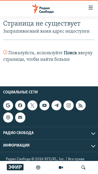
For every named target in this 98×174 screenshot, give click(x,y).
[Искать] (83, 167)
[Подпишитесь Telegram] (56, 105)
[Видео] (61, 167)
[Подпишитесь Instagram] (68, 105)
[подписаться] (20, 117)
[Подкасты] (8, 117)
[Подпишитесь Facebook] (20, 105)
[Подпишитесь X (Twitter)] (32, 105)
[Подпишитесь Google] (8, 105)
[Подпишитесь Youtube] (44, 105)
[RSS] (81, 105)
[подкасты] (38, 167)
